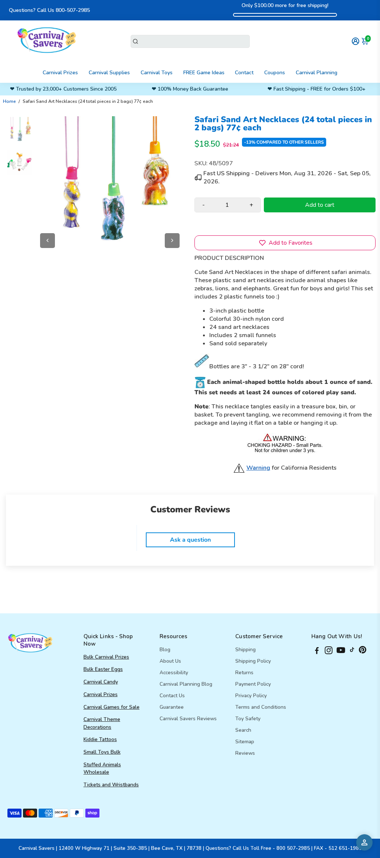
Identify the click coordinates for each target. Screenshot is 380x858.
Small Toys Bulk (102, 752)
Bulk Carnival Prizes (106, 656)
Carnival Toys (157, 72)
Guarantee (172, 707)
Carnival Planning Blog (186, 684)
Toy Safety (248, 718)
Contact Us (172, 695)
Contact (244, 72)
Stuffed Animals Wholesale (102, 768)
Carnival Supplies (109, 72)
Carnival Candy (100, 681)
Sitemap (244, 741)
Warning (258, 468)
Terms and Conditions (260, 707)
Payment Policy (253, 684)
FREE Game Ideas (204, 72)
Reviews (245, 753)
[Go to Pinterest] (362, 651)
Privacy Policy (251, 695)
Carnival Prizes (60, 72)
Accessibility (174, 672)
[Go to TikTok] (352, 651)
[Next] (172, 240)
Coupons (274, 72)
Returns (244, 672)
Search (243, 730)
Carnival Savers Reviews (188, 718)
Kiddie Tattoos (100, 739)
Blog (165, 649)
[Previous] (47, 240)
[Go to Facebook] (317, 651)
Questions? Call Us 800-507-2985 (49, 10)
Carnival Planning (316, 72)
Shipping (245, 649)
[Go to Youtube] (340, 651)
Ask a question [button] (190, 540)
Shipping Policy (253, 661)
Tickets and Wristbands (111, 784)
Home (9, 101)
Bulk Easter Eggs (103, 669)
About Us (170, 661)
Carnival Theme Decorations (101, 723)
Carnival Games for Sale (111, 707)
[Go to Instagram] (328, 651)
